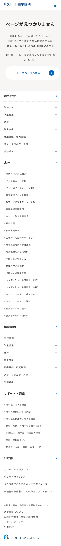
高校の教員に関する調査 (18, 411)
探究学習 (10, 223)
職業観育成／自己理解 (17, 251)
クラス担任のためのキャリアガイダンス (25, 484)
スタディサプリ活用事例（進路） (22, 280)
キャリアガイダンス (15, 476)
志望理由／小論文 (15, 265)
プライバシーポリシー (16, 521)
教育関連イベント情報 (17, 194)
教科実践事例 (12, 230)
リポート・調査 (14, 393)
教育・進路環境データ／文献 (20, 202)
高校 (7, 163)
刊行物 (8, 458)
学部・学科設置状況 (16, 439)
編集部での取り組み (16, 308)
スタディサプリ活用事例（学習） (22, 287)
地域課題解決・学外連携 (18, 244)
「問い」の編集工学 (16, 272)
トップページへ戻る (28, 73)
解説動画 (10, 327)
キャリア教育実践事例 (17, 216)
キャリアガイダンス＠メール (20, 294)
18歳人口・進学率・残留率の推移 (23, 432)
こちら (33, 59)
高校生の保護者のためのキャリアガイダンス (28, 491)
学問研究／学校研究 (16, 258)
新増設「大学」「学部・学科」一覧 (23, 447)
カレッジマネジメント (16, 469)
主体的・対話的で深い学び (19, 237)
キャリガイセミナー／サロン (20, 187)
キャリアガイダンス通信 (18, 301)
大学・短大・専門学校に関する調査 (24, 425)
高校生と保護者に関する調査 (20, 418)
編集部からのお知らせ (17, 315)
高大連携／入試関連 (16, 173)
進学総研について (13, 511)
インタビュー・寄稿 (16, 180)
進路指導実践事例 (15, 209)
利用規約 (9, 526)
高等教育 (10, 96)
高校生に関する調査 (16, 404)
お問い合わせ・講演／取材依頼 (21, 516)
